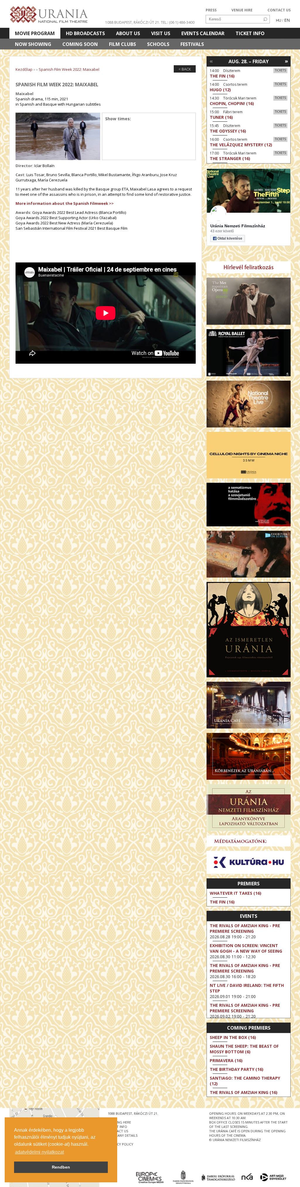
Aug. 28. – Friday (249, 61)
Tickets (280, 70)
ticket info (117, 1126)
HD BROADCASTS (85, 33)
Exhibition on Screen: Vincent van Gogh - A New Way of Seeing (246, 948)
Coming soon (80, 44)
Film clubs (122, 44)
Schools (158, 44)
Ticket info (250, 33)
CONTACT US (279, 10)
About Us (128, 33)
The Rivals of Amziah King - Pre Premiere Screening (245, 928)
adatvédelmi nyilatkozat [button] (39, 1152)
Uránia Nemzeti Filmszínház (237, 226)
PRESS (211, 10)
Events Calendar (202, 33)
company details (122, 1135)
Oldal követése (229, 238)
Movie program (35, 33)
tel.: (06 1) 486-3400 (178, 22)
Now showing (33, 44)
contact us (118, 1131)
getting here (119, 1122)
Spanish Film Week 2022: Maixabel (69, 69)
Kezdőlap (24, 69)
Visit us (160, 33)
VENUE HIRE (242, 10)
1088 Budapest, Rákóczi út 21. (132, 22)
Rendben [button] (61, 1167)
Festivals (192, 44)
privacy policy (120, 1144)
